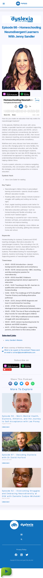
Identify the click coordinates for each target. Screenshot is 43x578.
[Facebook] (16, 554)
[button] (3, 3)
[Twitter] (27, 554)
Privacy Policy (21, 549)
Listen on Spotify (25, 94)
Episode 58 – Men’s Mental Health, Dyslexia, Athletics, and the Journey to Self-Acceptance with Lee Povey (21, 419)
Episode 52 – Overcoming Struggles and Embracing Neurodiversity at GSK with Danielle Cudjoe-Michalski (21, 493)
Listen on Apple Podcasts (10, 94)
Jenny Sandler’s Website (13, 340)
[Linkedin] (21, 554)
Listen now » (6, 427)
